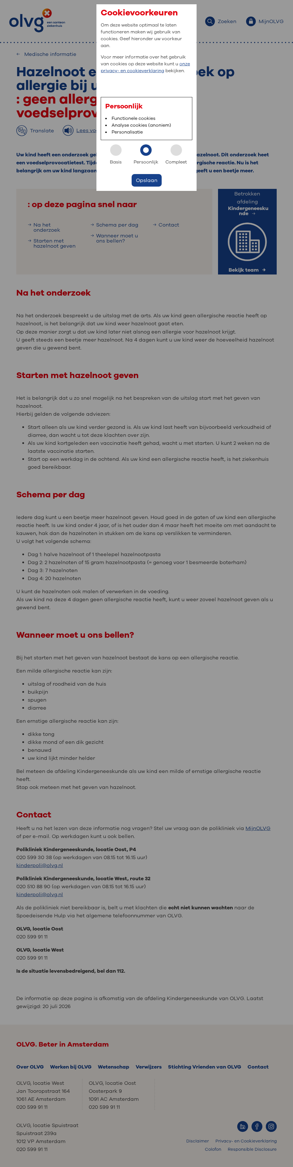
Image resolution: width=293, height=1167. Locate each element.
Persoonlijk (146, 162)
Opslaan (146, 180)
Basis (116, 162)
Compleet (176, 162)
